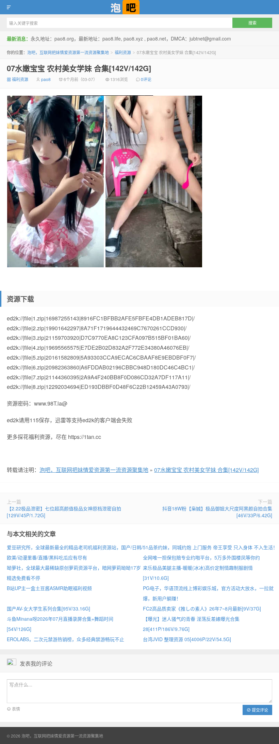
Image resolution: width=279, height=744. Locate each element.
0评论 (146, 79)
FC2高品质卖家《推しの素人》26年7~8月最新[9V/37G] (202, 608)
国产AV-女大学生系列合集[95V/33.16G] (48, 608)
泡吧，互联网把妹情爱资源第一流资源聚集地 (139, 7)
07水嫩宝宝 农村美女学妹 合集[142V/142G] (79, 68)
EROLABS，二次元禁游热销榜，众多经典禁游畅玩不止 (65, 639)
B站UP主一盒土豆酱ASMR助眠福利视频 (49, 588)
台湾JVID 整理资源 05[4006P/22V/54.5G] (187, 639)
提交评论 (259, 710)
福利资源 (123, 52)
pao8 (46, 79)
